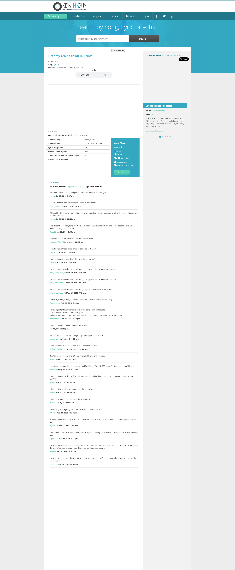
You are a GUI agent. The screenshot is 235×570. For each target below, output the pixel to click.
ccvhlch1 (53, 262)
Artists (78, 16)
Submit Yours (177, 55)
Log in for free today (75, 186)
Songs (95, 16)
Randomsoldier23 (57, 242)
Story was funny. (121, 162)
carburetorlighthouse (58, 349)
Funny (118, 151)
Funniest (114, 16)
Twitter (164, 16)
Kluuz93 (53, 232)
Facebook (156, 16)
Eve (152, 114)
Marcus (53, 196)
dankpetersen (55, 303)
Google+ (172, 16)
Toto (56, 61)
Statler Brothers (158, 110)
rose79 (52, 451)
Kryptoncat (54, 438)
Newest (130, 16)
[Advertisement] (167, 84)
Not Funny (119, 154)
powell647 (54, 369)
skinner (52, 359)
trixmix (52, 402)
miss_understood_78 (58, 272)
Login (145, 16)
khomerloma (55, 464)
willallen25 (54, 339)
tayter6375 (54, 425)
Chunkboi (53, 252)
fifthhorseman (55, 206)
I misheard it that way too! (124, 165)
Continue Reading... (154, 131)
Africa (56, 64)
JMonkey (53, 413)
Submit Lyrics (55, 16)
